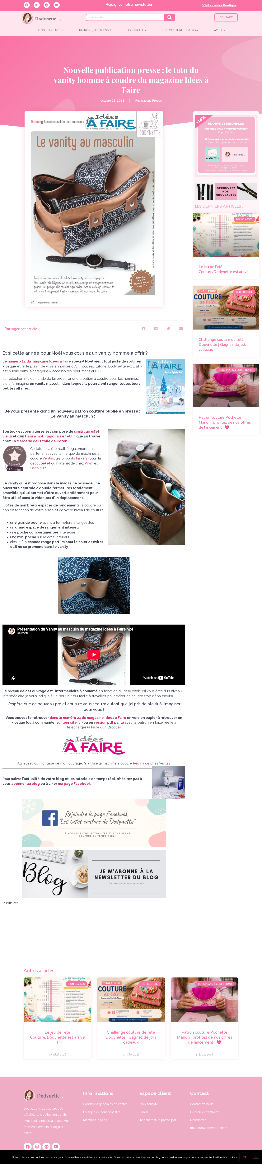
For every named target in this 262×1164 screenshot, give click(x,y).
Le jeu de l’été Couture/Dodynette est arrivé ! (224, 269)
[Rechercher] (169, 17)
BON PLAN (135, 30)
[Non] (256, 1157)
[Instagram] (37, 5)
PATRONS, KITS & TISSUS (95, 30)
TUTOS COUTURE (47, 30)
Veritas (48, 458)
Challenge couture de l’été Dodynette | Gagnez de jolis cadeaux (223, 344)
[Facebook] (27, 5)
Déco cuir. (38, 468)
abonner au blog (25, 784)
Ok (245, 1157)
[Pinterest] (47, 5)
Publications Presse (148, 101)
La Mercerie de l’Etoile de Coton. (40, 441)
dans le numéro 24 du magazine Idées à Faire (88, 718)
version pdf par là (109, 722)
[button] (143, 329)
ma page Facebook (74, 784)
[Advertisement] (93, 932)
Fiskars (81, 458)
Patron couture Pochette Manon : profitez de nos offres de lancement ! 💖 (225, 422)
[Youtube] (57, 5)
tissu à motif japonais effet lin (50, 436)
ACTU (218, 30)
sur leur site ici (69, 722)
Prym (89, 463)
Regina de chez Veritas (151, 763)
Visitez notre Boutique (219, 5)
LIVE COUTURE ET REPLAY (180, 30)
